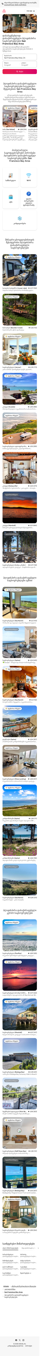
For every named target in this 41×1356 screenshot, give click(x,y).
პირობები (28, 1346)
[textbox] (11, 65)
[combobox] (19, 58)
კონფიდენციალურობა (15, 1346)
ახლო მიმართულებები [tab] (10, 1248)
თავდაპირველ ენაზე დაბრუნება (15, 5)
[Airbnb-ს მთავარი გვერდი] (4, 11)
